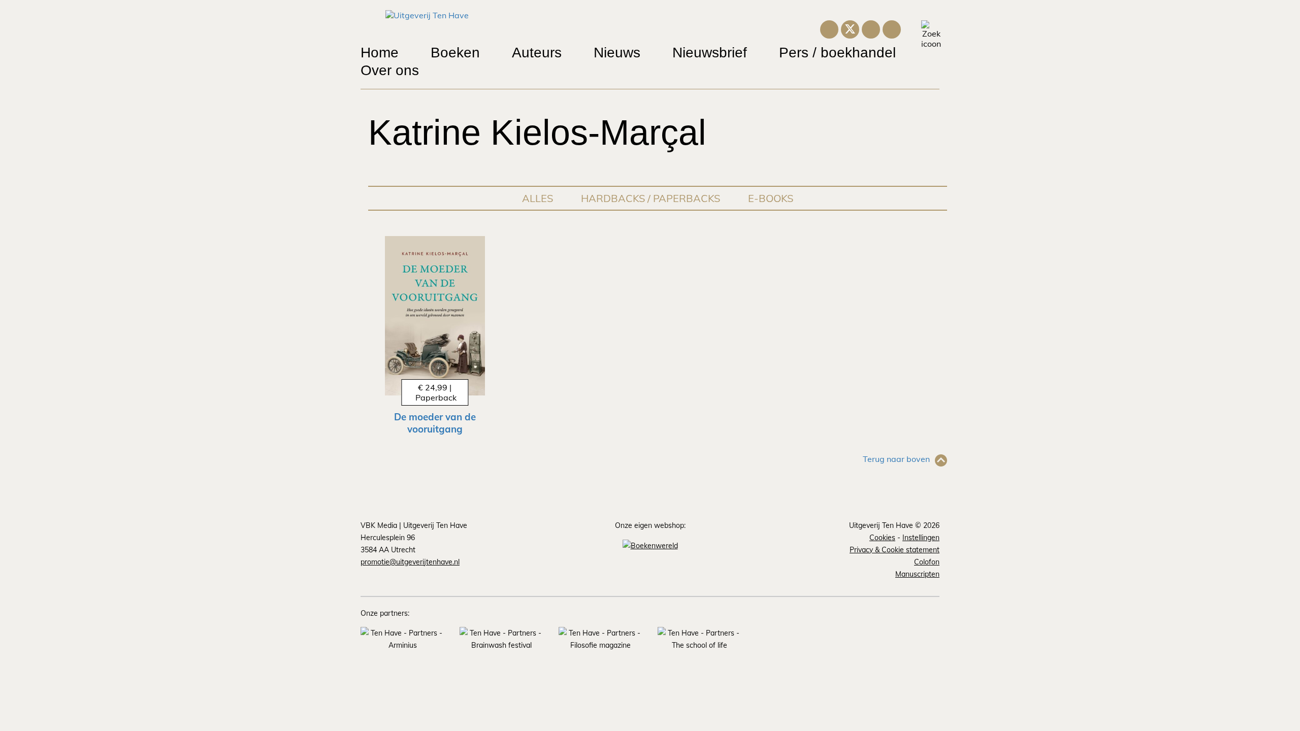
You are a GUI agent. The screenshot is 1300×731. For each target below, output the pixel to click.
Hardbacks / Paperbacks (650, 198)
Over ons (390, 70)
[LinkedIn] (871, 27)
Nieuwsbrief (709, 52)
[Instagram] (829, 27)
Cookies (882, 537)
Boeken (455, 52)
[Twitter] (850, 28)
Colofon (926, 562)
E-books (770, 198)
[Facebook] (892, 27)
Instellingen (920, 537)
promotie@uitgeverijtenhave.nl (410, 562)
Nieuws (617, 52)
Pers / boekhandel (837, 52)
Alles (537, 198)
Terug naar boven (896, 459)
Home (380, 52)
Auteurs (537, 52)
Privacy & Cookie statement (894, 549)
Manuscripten (917, 574)
